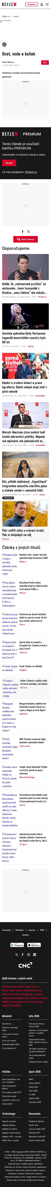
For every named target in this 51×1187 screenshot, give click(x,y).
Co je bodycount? (9, 1048)
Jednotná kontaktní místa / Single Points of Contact (25, 1177)
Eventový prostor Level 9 (20, 1001)
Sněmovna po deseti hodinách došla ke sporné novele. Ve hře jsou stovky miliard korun (33, 617)
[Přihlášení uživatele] (41, 4)
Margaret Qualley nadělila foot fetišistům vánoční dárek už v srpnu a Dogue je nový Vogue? (32, 707)
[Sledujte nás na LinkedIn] (34, 954)
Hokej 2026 (33, 1087)
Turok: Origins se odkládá (30, 666)
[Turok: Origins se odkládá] (10, 669)
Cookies (41, 1170)
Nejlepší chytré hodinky (11, 1133)
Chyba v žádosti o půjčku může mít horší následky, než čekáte (33, 682)
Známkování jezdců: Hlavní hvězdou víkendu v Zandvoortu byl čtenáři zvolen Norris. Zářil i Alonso (33, 837)
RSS (42, 930)
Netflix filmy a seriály (10, 1140)
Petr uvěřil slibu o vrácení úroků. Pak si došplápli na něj (23, 532)
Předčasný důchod (36, 1121)
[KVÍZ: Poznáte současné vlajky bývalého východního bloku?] (10, 748)
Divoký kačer (7, 1104)
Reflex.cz (6, 17)
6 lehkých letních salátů (38, 1062)
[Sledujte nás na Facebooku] (22, 954)
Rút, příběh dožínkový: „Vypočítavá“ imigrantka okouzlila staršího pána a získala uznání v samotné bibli (24, 486)
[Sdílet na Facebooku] (22, 232)
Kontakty (6, 930)
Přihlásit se (31, 172)
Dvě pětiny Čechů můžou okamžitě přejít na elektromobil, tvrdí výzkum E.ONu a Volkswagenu (33, 586)
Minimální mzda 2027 (37, 1137)
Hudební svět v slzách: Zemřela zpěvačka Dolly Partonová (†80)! (33, 556)
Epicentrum (6, 1024)
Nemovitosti (15, 994)
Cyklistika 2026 (35, 1102)
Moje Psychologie (10, 986)
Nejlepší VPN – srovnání (12, 1137)
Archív (16, 17)
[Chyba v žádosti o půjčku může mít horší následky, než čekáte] (10, 688)
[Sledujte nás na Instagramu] (28, 954)
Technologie (8, 1113)
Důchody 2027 (34, 1133)
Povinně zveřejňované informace (31, 1180)
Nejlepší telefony (8, 1125)
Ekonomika (35, 1113)
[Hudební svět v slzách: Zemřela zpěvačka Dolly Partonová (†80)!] (10, 564)
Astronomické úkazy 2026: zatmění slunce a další (38, 1042)
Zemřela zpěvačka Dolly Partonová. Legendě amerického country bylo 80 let (24, 337)
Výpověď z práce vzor (11, 1100)
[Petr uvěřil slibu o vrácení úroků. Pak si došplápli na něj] (25, 514)
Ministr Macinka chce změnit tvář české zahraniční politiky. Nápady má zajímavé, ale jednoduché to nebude (23, 436)
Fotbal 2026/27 (35, 1083)
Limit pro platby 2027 (37, 1129)
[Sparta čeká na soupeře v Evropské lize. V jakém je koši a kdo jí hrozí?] (10, 650)
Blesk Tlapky (24, 986)
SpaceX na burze (9, 1121)
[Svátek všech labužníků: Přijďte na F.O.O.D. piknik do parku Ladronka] (10, 776)
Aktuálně (7, 1016)
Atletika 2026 (34, 1098)
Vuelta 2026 (15, 1005)
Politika (6, 1071)
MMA (31, 1079)
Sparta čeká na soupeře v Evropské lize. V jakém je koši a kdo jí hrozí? (33, 645)
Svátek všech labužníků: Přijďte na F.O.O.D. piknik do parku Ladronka (33, 770)
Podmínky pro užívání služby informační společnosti (25, 1167)
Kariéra (25, 935)
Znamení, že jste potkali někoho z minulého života (38, 1033)
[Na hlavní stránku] (9, 4)
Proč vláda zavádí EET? (11, 1092)
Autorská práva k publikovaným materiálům (25, 1164)
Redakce (20, 930)
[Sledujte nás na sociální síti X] (16, 954)
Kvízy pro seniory (9, 1041)
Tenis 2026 (33, 1091)
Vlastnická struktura (34, 1174)
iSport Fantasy (16, 990)
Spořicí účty (33, 1125)
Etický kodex (12, 1180)
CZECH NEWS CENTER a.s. (35, 1152)
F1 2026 (32, 1095)
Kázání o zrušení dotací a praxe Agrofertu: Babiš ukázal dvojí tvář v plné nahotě (24, 387)
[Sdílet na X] (28, 232)
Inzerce (32, 930)
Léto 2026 (34, 1016)
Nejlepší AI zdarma (9, 1129)
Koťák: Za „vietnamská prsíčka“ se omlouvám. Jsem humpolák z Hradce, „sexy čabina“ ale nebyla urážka (24, 288)
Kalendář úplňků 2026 (10, 1044)
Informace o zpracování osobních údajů (21, 1170)
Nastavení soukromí (16, 1174)
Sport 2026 (35, 1071)
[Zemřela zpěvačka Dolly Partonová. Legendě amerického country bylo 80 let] (25, 316)
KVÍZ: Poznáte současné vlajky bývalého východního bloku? (32, 741)
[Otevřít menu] (47, 4)
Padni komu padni (9, 1096)
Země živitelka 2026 (37, 1140)
